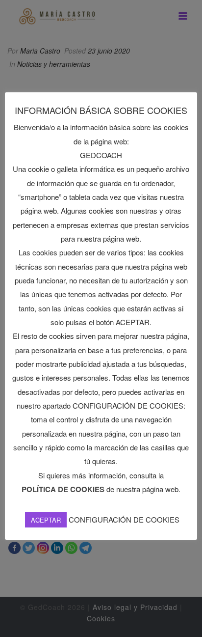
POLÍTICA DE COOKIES (63, 489)
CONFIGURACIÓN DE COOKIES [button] (124, 519)
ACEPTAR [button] (46, 520)
